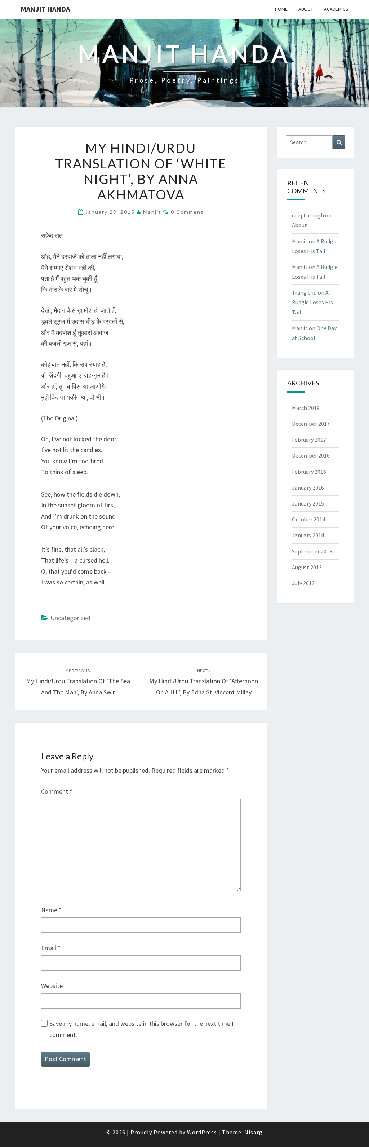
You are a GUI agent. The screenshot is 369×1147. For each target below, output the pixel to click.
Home (281, 9)
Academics (336, 9)
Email (51, 948)
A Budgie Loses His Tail (312, 302)
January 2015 (308, 503)
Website (52, 985)
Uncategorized (70, 618)
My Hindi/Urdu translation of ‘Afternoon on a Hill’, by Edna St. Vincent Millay (203, 681)
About (305, 9)
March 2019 (306, 407)
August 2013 (307, 567)
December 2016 (311, 455)
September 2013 (312, 551)
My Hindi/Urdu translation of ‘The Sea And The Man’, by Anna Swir (78, 681)
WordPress (202, 1132)
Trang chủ (304, 292)
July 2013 (303, 583)
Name (51, 910)
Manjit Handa (45, 8)
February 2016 (309, 471)
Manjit (152, 212)
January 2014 (308, 535)
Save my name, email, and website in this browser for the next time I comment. (141, 1029)
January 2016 (308, 487)
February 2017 (309, 439)
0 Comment (187, 212)
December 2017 (311, 423)
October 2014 (308, 519)
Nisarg (253, 1132)
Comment (56, 791)
